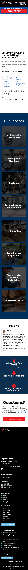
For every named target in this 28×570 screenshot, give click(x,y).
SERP (17, 568)
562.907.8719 (21, 412)
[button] (27, 15)
